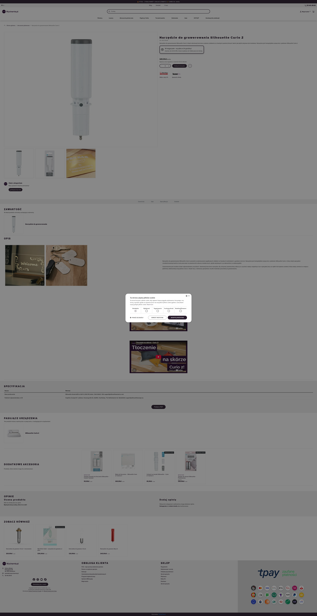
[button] (136, 317)
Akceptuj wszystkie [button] (177, 317)
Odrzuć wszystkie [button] (157, 317)
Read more (150, 304)
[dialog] (158, 308)
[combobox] (186, 296)
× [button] (188, 295)
